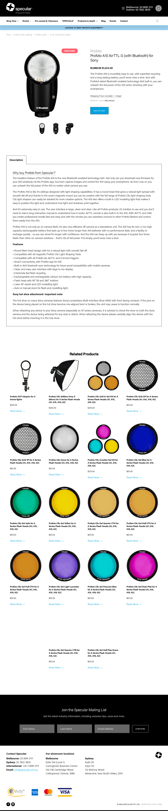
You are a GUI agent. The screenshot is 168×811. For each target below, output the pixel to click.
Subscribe (140, 728)
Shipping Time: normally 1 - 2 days (105, 95)
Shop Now (11, 20)
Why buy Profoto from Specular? (34, 172)
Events (113, 20)
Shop (8, 34)
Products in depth (86, 20)
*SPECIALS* (68, 20)
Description (16, 160)
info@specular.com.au (26, 769)
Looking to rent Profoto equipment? (84, 27)
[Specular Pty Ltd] (19, 8)
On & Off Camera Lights (60, 34)
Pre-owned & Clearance (46, 20)
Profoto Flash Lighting (23, 34)
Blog (103, 20)
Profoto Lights (41, 34)
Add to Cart (99, 110)
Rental (25, 20)
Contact (124, 20)
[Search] (157, 21)
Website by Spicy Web (151, 804)
